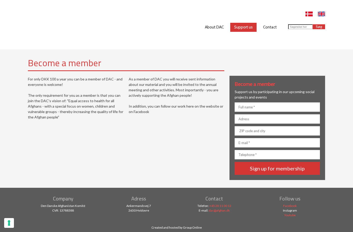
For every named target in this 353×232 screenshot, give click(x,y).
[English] (321, 14)
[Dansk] (309, 14)
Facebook (290, 206)
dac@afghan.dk (219, 210)
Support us (243, 27)
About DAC (214, 27)
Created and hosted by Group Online (176, 227)
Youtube (290, 215)
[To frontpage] (50, 24)
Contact (270, 27)
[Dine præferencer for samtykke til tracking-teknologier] (9, 223)
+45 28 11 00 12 (220, 206)
